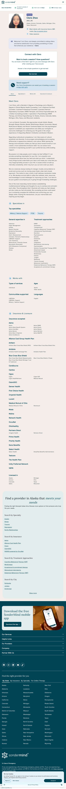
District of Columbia (8, 711)
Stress (7, 521)
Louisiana (26, 689)
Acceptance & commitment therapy (16, 567)
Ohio (46, 689)
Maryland (26, 696)
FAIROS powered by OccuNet (14, 551)
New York (48, 685)
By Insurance (15, 681)
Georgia (4, 721)
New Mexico (27, 740)
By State (6, 681)
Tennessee (48, 714)
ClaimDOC (8, 548)
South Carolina (49, 707)
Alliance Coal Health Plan (13, 543)
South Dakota (49, 711)
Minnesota (26, 707)
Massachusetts (28, 692)
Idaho (4, 732)
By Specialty (25, 681)
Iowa (3, 729)
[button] (12, 624)
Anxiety (7, 519)
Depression (8, 527)
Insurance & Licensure (46, 93)
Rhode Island (49, 703)
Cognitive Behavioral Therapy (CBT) (16, 562)
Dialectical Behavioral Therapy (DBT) (16, 573)
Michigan (26, 703)
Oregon (47, 696)
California (5, 700)
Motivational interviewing (13, 570)
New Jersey (27, 736)
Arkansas (5, 692)
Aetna (6, 540)
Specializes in (21, 93)
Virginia (47, 725)
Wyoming (48, 743)
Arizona (4, 696)
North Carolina (28, 721)
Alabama (5, 689)
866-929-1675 (22, 87)
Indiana (4, 740)
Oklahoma (48, 692)
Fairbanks (8, 583)
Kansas (4, 743)
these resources (58, 769)
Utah (46, 721)
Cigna (6, 546)
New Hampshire (28, 732)
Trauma (7, 524)
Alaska (4, 685)
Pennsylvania (49, 700)
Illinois (4, 736)
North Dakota (27, 725)
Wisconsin (48, 736)
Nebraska (26, 729)
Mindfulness (8, 564)
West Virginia (49, 740)
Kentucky (26, 685)
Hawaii (4, 725)
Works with (33, 93)
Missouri (26, 711)
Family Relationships (11, 530)
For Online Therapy (38, 681)
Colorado (5, 703)
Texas (46, 718)
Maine (25, 700)
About (12, 93)
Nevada (25, 743)
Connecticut (6, 707)
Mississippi (26, 714)
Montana (26, 718)
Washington (48, 732)
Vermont (47, 729)
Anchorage (8, 589)
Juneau (7, 586)
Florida (4, 718)
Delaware (5, 714)
